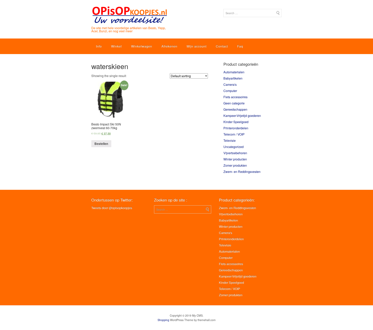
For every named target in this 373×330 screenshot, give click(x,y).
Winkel (116, 46)
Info (99, 46)
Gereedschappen (235, 109)
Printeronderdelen (235, 128)
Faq (240, 46)
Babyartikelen (232, 78)
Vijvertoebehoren (235, 153)
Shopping (163, 320)
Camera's (230, 84)
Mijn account (197, 46)
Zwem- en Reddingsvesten (242, 171)
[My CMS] (129, 20)
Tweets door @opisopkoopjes (111, 208)
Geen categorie (234, 103)
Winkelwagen (141, 46)
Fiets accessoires (235, 97)
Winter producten (235, 159)
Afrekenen (169, 46)
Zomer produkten (235, 165)
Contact (222, 46)
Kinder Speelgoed (235, 122)
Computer (230, 90)
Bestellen (101, 143)
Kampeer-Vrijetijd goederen (242, 115)
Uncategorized (233, 146)
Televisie (229, 140)
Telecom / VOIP (234, 134)
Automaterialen (233, 72)
